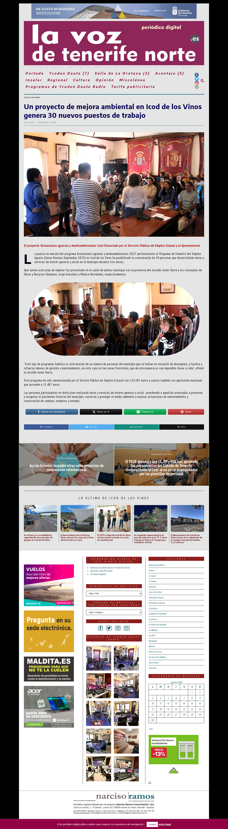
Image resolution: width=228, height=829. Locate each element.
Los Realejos (153, 630)
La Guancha (153, 608)
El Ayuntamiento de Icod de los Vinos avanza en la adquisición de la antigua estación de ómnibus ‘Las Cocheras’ (186, 538)
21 (184, 709)
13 (176, 703)
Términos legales (98, 574)
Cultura (81, 80)
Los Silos (152, 635)
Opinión (104, 80)
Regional (57, 80)
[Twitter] (197, 79)
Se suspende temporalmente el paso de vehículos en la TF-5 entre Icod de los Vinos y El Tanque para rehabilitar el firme (150, 538)
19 (168, 709)
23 (200, 709)
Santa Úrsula (153, 662)
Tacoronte (152, 668)
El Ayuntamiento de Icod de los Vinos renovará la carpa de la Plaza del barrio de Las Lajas (77, 537)
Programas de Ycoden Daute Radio (65, 86)
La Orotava (153, 619)
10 (153, 703)
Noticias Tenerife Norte (101, 570)
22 (192, 709)
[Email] (197, 87)
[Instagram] (197, 83)
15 (192, 703)
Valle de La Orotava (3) (122, 73)
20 (176, 709)
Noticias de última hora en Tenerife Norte (110, 567)
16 (200, 703)
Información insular (156, 597)
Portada (34, 73)
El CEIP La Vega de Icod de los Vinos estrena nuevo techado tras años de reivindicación (114, 537)
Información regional (157, 602)
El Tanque (152, 581)
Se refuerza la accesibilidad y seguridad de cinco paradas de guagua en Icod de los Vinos (38, 537)
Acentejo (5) (169, 73)
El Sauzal (152, 575)
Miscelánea (132, 80)
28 (184, 714)
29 (192, 714)
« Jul (150, 728)
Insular (33, 80)
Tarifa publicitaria (133, 86)
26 (168, 714)
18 (160, 709)
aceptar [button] (152, 824)
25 (160, 714)
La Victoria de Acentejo (157, 624)
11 (160, 703)
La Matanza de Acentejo (158, 613)
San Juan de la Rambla (157, 657)
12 (168, 703)
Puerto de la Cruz (155, 651)
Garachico (152, 586)
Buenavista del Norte (156, 565)
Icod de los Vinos (32, 97)
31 (153, 720)
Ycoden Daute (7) (69, 73)
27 (176, 714)
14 (184, 703)
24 (152, 714)
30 (200, 714)
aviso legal (165, 824)
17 (153, 709)
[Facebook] (197, 75)
